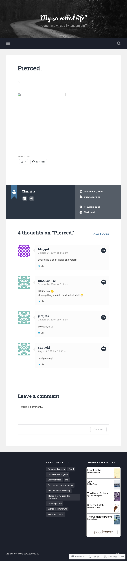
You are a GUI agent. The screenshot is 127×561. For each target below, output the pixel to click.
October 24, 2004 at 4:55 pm (53, 252)
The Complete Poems (99, 516)
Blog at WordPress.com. (22, 553)
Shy (89, 481)
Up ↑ (118, 553)
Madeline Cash (94, 472)
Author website (31, 198)
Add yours (101, 233)
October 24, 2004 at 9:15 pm (53, 319)
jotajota (43, 316)
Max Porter (93, 484)
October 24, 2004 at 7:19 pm (53, 284)
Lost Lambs (94, 470)
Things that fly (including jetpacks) (59, 497)
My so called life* (63, 17)
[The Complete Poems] (117, 523)
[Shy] (117, 488)
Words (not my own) (57, 509)
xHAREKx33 (47, 281)
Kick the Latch (95, 505)
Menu (8, 43)
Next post (89, 212)
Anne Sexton (93, 519)
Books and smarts (56, 469)
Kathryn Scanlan (95, 507)
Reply (103, 250)
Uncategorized (92, 197)
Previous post (92, 207)
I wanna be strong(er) (58, 474)
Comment (98, 429)
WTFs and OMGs (55, 514)
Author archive (24, 198)
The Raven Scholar (98, 493)
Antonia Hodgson (95, 496)
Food (71, 469)
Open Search (118, 43)
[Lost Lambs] (117, 476)
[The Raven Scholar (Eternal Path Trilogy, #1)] (117, 500)
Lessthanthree (54, 479)
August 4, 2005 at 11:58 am (52, 351)
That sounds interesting (59, 490)
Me (66, 479)
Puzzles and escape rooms (60, 485)
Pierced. (30, 68)
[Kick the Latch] (117, 512)
